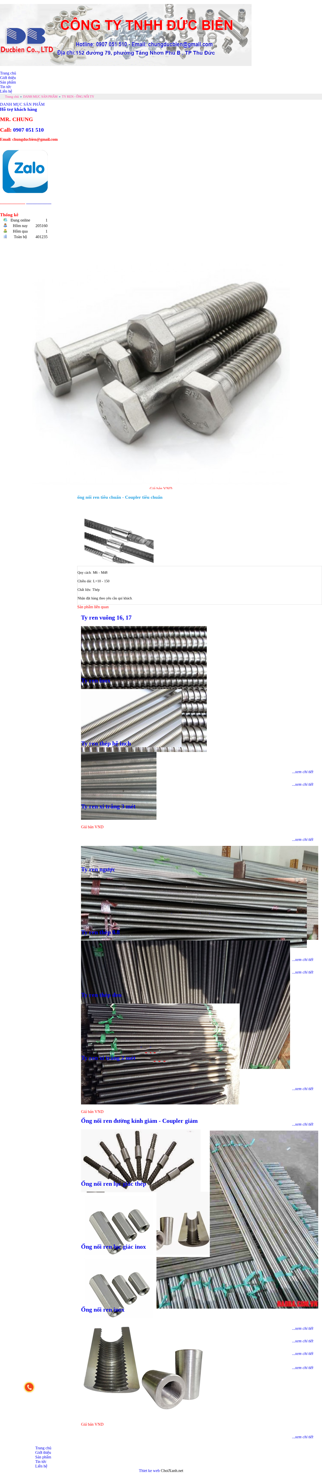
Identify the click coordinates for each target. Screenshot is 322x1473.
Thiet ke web (149, 1470)
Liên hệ (6, 91)
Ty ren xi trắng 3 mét (108, 806)
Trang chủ (8, 73)
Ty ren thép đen (101, 995)
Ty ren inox (95, 680)
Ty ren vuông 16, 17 (106, 617)
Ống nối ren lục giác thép (113, 1183)
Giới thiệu (8, 78)
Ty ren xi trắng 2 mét (108, 1058)
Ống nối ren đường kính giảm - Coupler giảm (139, 1121)
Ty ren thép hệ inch (106, 743)
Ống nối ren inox (103, 1309)
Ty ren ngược (98, 869)
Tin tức (5, 87)
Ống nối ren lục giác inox (113, 1246)
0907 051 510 (28, 130)
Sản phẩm (8, 82)
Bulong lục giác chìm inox (161, 472)
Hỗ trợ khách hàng (18, 109)
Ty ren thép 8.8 (100, 932)
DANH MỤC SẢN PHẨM (22, 104)
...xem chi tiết (302, 1437)
